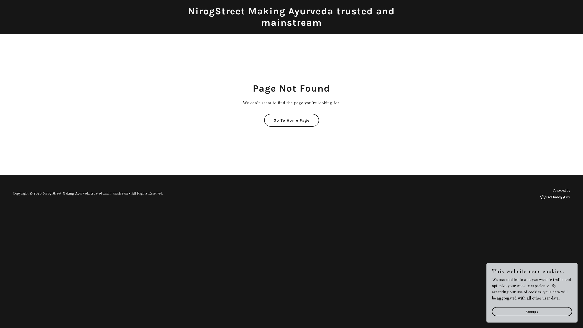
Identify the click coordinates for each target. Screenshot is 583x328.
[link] (291, 25)
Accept (532, 312)
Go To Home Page (291, 120)
